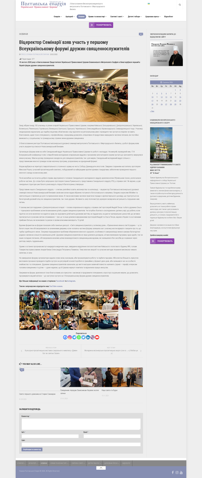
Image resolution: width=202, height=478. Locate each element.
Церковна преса (152, 16)
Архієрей (69, 16)
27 (166, 104)
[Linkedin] (88, 337)
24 (152, 104)
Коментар (26, 416)
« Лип (152, 111)
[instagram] (177, 472)
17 (152, 101)
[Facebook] (65, 337)
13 (166, 97)
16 (180, 97)
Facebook (60, 281)
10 (152, 97)
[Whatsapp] (79, 337)
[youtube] (181, 472)
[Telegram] (74, 337)
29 (175, 104)
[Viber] (92, 337)
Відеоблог (168, 16)
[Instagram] (70, 337)
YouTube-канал (55, 286)
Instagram (71, 281)
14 (171, 97)
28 (171, 104)
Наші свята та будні (109, 390)
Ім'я (23, 432)
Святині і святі (116, 16)
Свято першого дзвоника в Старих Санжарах (37, 394)
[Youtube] (97, 337)
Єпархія (57, 16)
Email (85, 432)
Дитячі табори (134, 16)
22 (175, 101)
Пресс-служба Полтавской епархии (35, 54)
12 (162, 97)
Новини (81, 16)
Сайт (23, 440)
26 (162, 104)
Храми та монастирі (96, 16)
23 (180, 101)
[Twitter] (83, 337)
